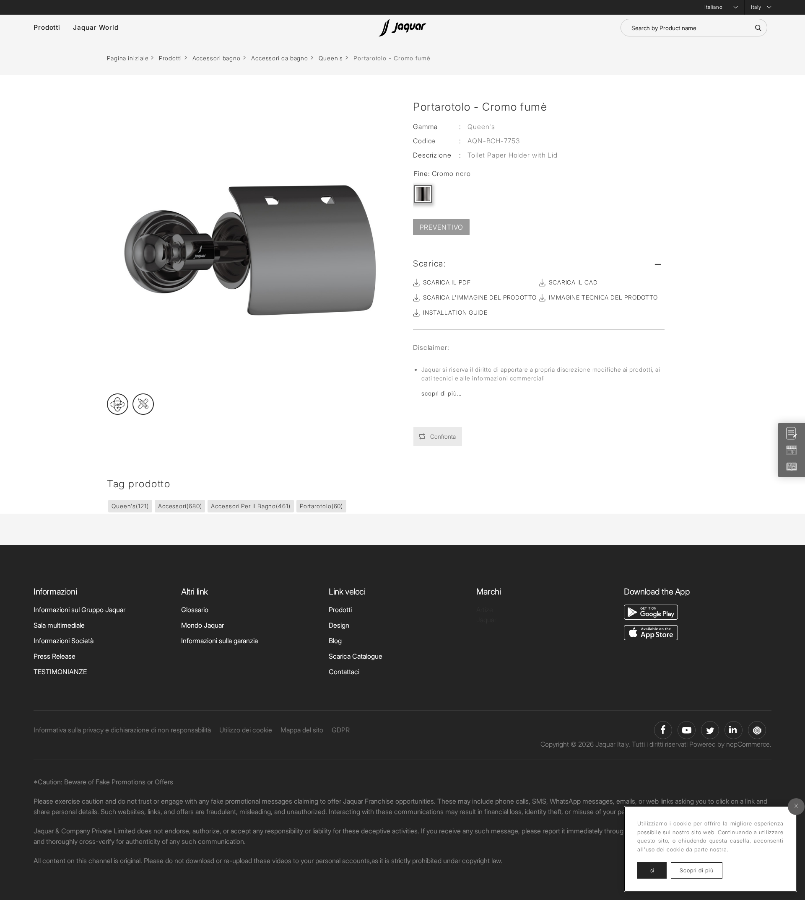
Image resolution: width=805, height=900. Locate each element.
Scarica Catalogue (355, 656)
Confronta (443, 436)
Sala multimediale (59, 625)
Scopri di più (701, 870)
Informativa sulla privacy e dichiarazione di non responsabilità (122, 730)
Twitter (710, 730)
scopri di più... (441, 393)
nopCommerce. (748, 744)
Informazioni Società (63, 640)
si (652, 870)
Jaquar (486, 620)
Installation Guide (455, 312)
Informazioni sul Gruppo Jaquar (79, 609)
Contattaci (344, 671)
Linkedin (733, 730)
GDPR (341, 730)
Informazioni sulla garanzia (219, 640)
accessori (180, 505)
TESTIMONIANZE (60, 671)
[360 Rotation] (117, 404)
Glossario (194, 609)
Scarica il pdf (447, 282)
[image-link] (651, 611)
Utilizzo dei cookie (245, 730)
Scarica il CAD (573, 282)
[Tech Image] (143, 404)
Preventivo (441, 227)
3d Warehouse (757, 730)
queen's (130, 505)
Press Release (54, 656)
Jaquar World (96, 27)
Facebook (663, 730)
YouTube (687, 730)
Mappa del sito (301, 730)
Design (339, 625)
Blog (335, 640)
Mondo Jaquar (202, 625)
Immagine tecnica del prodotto (603, 297)
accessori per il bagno (250, 505)
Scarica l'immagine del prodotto (480, 297)
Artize (484, 609)
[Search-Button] (758, 27)
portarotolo (321, 505)
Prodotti (47, 27)
